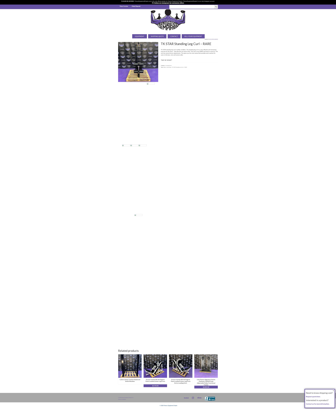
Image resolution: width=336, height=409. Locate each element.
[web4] (142, 148)
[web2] (126, 148)
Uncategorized (214, 39)
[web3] (134, 148)
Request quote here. (313, 397)
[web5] (151, 148)
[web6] (138, 279)
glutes (164, 67)
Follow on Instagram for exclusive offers (168, 3)
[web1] (138, 62)
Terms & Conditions (122, 399)
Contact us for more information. (317, 404)
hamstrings (169, 67)
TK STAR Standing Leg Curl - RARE (179, 67)
